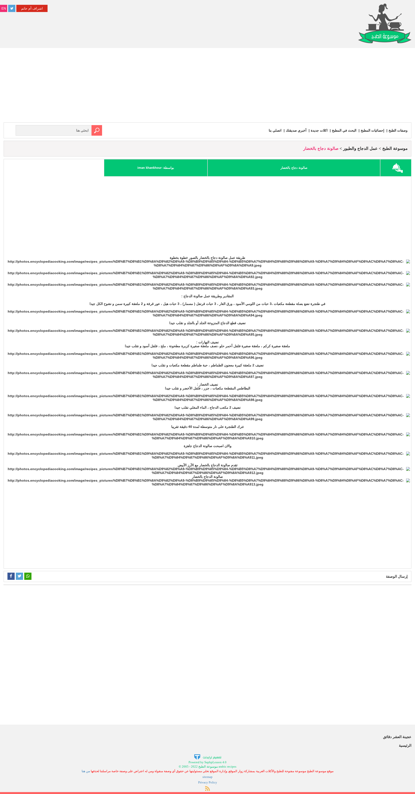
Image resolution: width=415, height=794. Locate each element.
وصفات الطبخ (398, 130)
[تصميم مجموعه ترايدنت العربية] (207, 756)
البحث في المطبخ (344, 130)
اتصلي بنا (275, 130)
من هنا (86, 771)
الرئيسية (405, 745)
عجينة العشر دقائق (397, 737)
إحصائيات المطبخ (372, 130)
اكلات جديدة (319, 130)
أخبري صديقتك (296, 130)
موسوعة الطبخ (395, 148)
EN (3, 8)
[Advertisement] (207, 86)
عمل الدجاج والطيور (360, 148)
